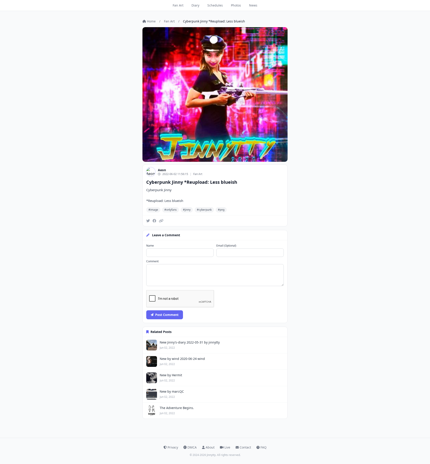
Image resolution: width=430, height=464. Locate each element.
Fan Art (178, 5)
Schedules (215, 5)
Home (151, 21)
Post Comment (166, 315)
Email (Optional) (226, 245)
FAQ (263, 447)
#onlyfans (170, 210)
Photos (236, 5)
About (210, 447)
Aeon (162, 170)
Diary (195, 5)
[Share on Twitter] (148, 220)
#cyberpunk (204, 210)
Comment (152, 261)
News (253, 5)
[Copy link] (161, 220)
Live (227, 447)
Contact (245, 447)
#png (221, 210)
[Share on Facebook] (154, 220)
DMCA (192, 447)
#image (153, 210)
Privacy (173, 447)
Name (150, 245)
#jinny (187, 210)
